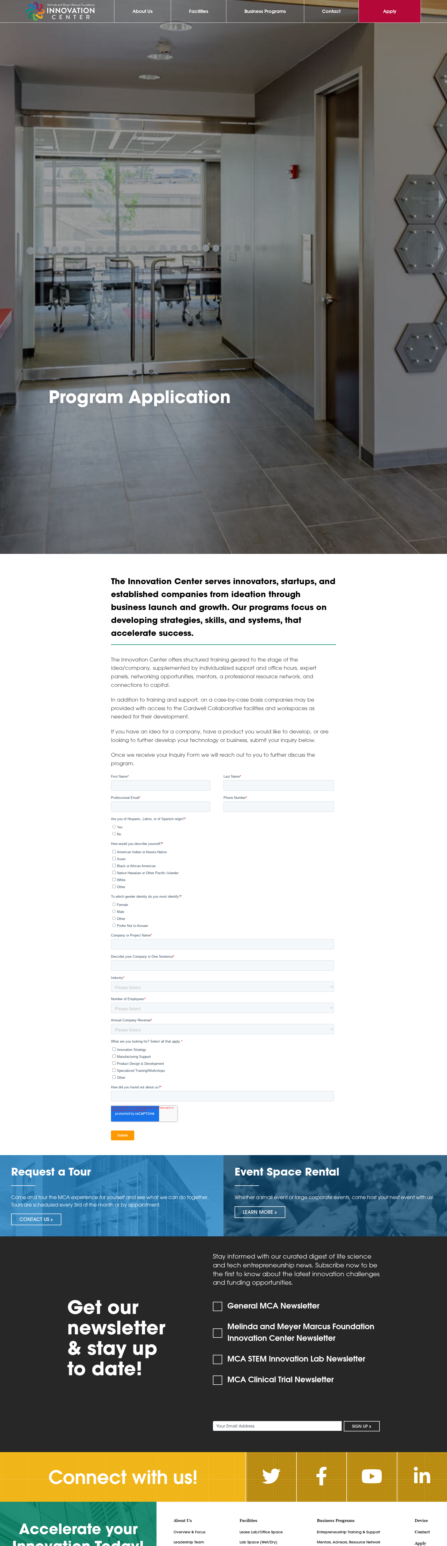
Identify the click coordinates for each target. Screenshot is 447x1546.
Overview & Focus (189, 1532)
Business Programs (265, 11)
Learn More (259, 1212)
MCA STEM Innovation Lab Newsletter (296, 1359)
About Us (142, 11)
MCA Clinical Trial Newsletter (280, 1379)
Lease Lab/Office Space (261, 1532)
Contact (331, 11)
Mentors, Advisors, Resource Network (349, 1542)
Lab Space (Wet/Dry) (258, 1542)
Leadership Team (189, 1542)
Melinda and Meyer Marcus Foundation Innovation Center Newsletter (300, 1332)
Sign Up (360, 1426)
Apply (389, 11)
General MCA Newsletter (273, 1305)
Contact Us (35, 1219)
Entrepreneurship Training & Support (348, 1532)
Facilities (198, 11)
